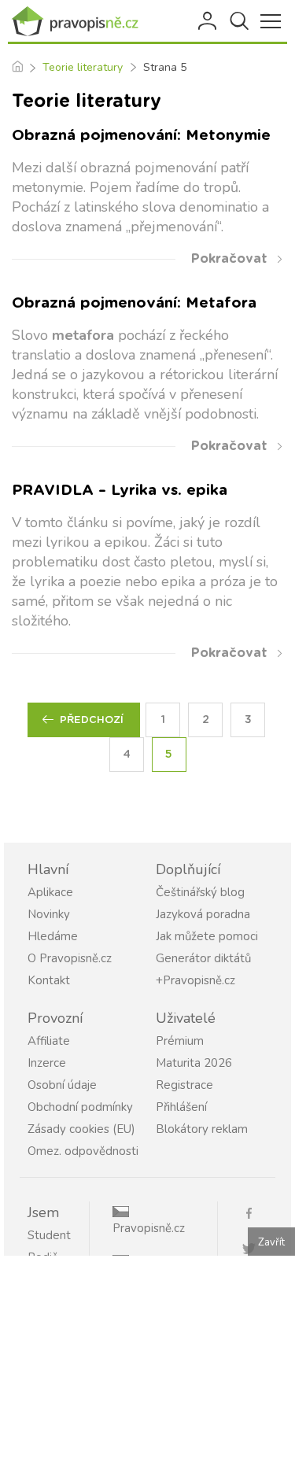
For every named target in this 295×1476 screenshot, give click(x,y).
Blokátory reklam (202, 1129)
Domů (17, 68)
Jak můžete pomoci (207, 936)
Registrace (184, 1085)
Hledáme (53, 936)
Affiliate (49, 1041)
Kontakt (49, 980)
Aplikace (50, 892)
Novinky (49, 914)
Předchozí (92, 720)
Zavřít (271, 1242)
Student (49, 1235)
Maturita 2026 (194, 1063)
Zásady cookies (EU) (81, 1129)
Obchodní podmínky (80, 1107)
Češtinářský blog (200, 892)
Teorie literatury (82, 67)
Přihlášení (208, 21)
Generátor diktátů (203, 958)
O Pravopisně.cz (70, 958)
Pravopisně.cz (148, 1228)
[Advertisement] (147, 1366)
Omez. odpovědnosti (83, 1151)
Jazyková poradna (203, 914)
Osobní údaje (62, 1085)
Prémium (180, 1041)
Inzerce (47, 1063)
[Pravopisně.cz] (78, 21)
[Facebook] (255, 1212)
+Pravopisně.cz (195, 980)
